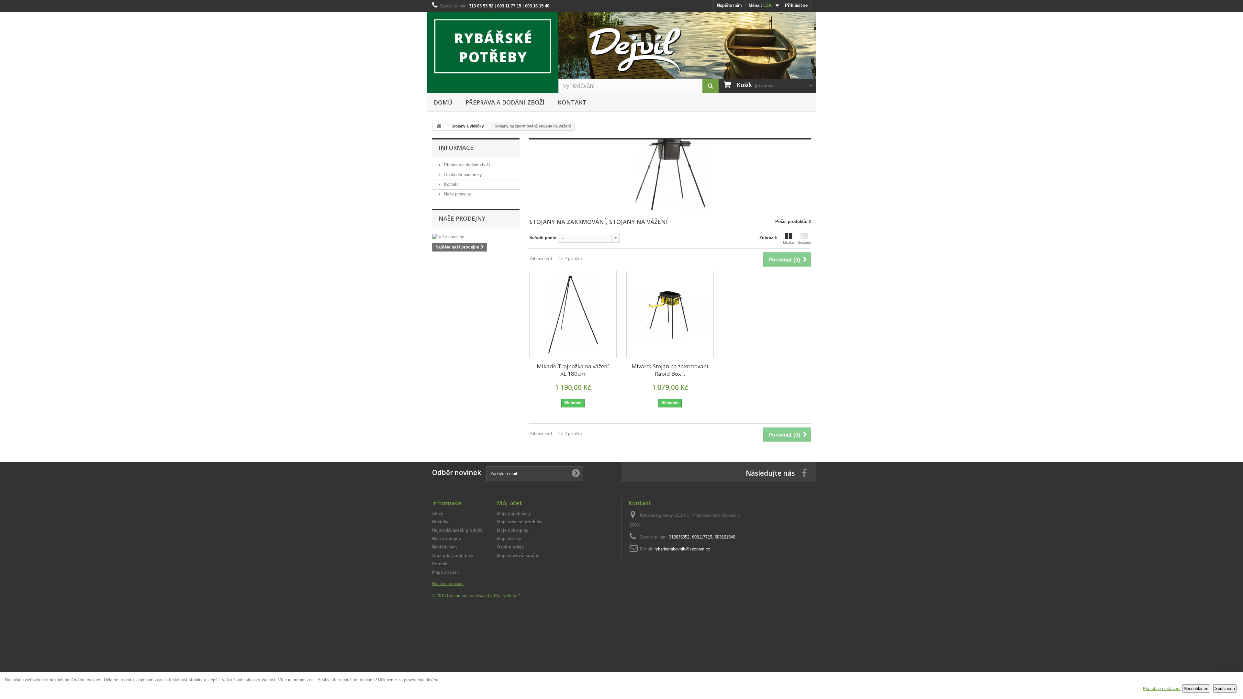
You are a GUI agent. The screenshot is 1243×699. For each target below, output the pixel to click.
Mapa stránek (445, 572)
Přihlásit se (796, 5)
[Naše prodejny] (476, 237)
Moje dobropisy (512, 530)
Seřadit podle (542, 237)
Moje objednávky (514, 513)
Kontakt (572, 102)
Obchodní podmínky (462, 174)
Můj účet (509, 503)
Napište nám (729, 5)
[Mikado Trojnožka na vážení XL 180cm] (572, 314)
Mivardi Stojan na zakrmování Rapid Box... (670, 369)
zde (310, 679)
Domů (443, 102)
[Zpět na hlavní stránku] (439, 126)
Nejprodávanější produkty (458, 530)
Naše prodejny (457, 194)
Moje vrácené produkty (520, 521)
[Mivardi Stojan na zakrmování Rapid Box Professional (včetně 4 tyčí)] (670, 314)
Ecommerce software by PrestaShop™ (483, 595)
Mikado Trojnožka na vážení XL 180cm (573, 369)
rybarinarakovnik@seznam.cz (682, 549)
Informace (456, 147)
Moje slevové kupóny (518, 555)
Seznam (804, 242)
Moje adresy (509, 538)
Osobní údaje (510, 547)
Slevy (437, 513)
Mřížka (788, 242)
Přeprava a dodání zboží (504, 102)
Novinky (440, 521)
